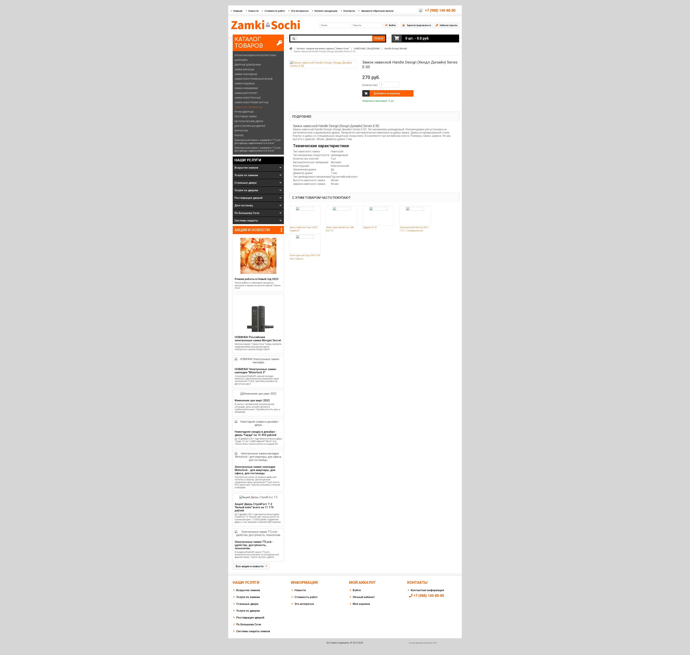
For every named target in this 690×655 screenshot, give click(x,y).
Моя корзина (361, 604)
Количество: (370, 85)
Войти (357, 590)
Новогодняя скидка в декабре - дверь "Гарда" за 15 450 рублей (256, 433)
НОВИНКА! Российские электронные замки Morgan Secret (258, 339)
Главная (237, 10)
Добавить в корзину (387, 93)
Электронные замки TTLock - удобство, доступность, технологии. (254, 545)
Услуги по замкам (246, 175)
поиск (378, 38)
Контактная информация (427, 590)
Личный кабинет (364, 597)
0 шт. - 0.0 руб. (417, 38)
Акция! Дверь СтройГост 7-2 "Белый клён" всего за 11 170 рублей (254, 507)
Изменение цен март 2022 (252, 400)
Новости (253, 10)
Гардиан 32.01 (370, 227)
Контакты (349, 10)
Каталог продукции (325, 10)
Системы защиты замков (253, 631)
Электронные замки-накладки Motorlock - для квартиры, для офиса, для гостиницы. (255, 470)
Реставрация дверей (248, 198)
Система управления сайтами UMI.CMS (423, 643)
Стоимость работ (274, 10)
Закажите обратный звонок (377, 10)
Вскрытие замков (246, 167)
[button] (417, 25)
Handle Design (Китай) (395, 48)
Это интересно (300, 10)
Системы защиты (246, 220)
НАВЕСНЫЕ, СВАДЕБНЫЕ (367, 48)
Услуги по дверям (246, 190)
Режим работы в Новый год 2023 (257, 279)
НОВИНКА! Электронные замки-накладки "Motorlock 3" (256, 371)
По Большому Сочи (246, 213)
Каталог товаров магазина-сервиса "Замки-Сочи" (323, 48)
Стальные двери (245, 182)
